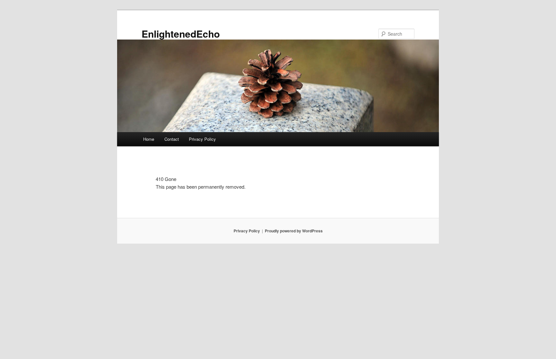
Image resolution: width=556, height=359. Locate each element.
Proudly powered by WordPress (294, 231)
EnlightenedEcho (181, 33)
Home (148, 139)
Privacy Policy (202, 139)
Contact (171, 139)
